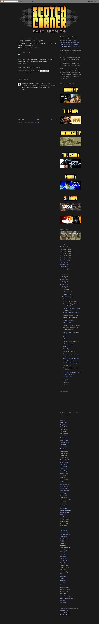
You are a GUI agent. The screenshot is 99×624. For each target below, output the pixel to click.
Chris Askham (64, 438)
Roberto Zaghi (64, 565)
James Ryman (64, 486)
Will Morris (63, 600)
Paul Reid (63, 545)
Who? (64, 339)
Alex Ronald (76, 46)
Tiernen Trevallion (65, 589)
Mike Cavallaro (64, 523)
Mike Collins (63, 525)
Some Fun (66, 349)
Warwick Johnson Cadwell (67, 598)
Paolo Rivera (63, 536)
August (66, 379)
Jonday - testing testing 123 (71, 341)
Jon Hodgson (27, 72)
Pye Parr (62, 554)
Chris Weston (64, 440)
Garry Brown (63, 468)
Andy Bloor (63, 425)
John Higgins (63, 493)
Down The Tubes (65, 613)
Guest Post (63, 260)
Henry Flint (63, 477)
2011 (63, 282)
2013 (63, 277)
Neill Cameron (64, 532)
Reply (23, 89)
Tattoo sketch (67, 299)
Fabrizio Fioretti (64, 464)
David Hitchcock (64, 453)
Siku (61, 574)
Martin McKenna (64, 512)
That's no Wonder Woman (70, 315)
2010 (63, 284)
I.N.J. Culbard (64, 479)
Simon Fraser (72, 42)
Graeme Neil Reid (27, 83)
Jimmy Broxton (64, 490)
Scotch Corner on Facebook (65, 414)
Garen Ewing (63, 466)
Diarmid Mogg (64, 457)
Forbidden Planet (65, 615)
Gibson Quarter (64, 473)
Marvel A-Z (63, 264)
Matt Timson (63, 517)
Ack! (64, 336)
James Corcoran (64, 484)
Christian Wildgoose (65, 442)
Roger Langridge (64, 567)
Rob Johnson (63, 558)
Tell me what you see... (69, 351)
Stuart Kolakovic (64, 587)
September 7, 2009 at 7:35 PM (41, 83)
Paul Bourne (63, 541)
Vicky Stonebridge (65, 596)
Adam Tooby (63, 422)
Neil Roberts (63, 530)
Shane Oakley (64, 572)
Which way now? (68, 344)
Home (37, 119)
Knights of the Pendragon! (70, 317)
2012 (63, 279)
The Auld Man (67, 322)
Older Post (54, 119)
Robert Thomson (64, 563)
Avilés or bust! (67, 346)
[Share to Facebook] (46, 71)
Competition (63, 269)
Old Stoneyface (67, 376)
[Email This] (40, 71)
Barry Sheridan (64, 429)
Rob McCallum (64, 561)
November (67, 291)
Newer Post (21, 119)
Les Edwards (63, 508)
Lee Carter (63, 501)
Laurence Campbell (65, 499)
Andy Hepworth (64, 249)
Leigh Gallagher (64, 504)
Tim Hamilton (64, 591)
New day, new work (68, 320)
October (66, 294)
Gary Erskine (63, 42)
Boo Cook (63, 436)
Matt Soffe (63, 514)
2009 (63, 287)
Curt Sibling (63, 446)
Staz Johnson (64, 583)
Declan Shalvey (64, 455)
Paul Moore (63, 543)
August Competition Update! (71, 312)
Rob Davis (63, 556)
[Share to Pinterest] (48, 71)
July (65, 382)
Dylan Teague (64, 462)
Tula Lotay (63, 593)
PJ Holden (63, 552)
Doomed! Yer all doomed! (70, 301)
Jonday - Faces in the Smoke (71, 325)
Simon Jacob (63, 580)
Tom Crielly (63, 247)
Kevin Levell (63, 497)
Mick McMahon (64, 521)
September (67, 296)
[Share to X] (44, 71)
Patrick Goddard (64, 539)
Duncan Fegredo (64, 460)
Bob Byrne (63, 431)
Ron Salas (63, 569)
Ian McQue (77, 44)
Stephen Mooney (65, 585)
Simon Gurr (63, 578)
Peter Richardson (65, 547)
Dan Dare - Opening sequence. (71, 363)
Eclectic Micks (75, 59)
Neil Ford (62, 528)
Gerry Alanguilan (64, 471)
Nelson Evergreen (65, 534)
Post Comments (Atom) (32, 122)
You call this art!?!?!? (69, 365)
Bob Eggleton (64, 433)
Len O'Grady (63, 506)
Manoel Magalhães (65, 510)
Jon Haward (63, 495)
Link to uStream (22, 63)
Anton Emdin (63, 427)
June (65, 385)
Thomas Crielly (72, 40)
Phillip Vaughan (64, 550)
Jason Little (63, 488)
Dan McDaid (63, 449)
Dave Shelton (64, 451)
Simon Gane (63, 576)
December (67, 289)
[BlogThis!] (42, 71)
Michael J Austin (64, 519)
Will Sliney (63, 602)
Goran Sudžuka (64, 475)
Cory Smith (63, 444)
